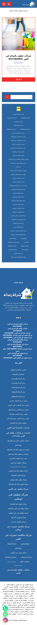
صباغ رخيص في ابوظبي (13, 242)
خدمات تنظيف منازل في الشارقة (18, 163)
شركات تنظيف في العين (18, 182)
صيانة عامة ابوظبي (12, 249)
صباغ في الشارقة (12, 246)
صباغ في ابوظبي (25, 246)
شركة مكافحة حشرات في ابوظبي (18, 231)
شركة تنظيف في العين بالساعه (18, 215)
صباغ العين (26, 242)
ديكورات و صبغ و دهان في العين (18, 174)
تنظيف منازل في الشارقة (18, 152)
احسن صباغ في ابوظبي (18, 114)
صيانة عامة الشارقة (18, 253)
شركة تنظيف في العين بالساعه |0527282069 (17, 335)
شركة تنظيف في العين (18, 204)
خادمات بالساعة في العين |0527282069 (18, 333)
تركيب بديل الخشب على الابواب (18, 136)
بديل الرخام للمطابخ (11, 129)
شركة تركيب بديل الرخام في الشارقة (18, 185)
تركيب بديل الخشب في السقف (18, 140)
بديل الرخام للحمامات (18, 125)
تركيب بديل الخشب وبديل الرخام (18, 148)
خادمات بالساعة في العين (18, 155)
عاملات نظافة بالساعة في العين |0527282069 (18, 329)
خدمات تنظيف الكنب (26, 587)
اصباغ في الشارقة (25, 118)
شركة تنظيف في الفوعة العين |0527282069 (17, 337)
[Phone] (5, 608)
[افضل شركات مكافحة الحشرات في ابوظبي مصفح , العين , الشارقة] (28, 3)
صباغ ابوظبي (24, 238)
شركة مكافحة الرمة (28, 603)
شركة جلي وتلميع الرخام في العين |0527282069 (17, 345)
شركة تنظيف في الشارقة (18, 212)
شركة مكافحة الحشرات (16, 607)
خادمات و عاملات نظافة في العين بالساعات (18, 159)
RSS (17, 318)
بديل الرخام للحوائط (25, 129)
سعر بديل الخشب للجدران (18, 178)
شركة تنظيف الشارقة (18, 193)
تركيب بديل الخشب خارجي (18, 133)
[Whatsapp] (5, 614)
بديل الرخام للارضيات (12, 118)
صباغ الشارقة (13, 238)
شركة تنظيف (16, 603)
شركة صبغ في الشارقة (18, 223)
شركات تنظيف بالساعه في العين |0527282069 (17, 325)
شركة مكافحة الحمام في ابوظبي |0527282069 (17, 341)
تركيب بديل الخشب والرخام (18, 144)
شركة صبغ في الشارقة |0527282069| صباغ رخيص (17, 350)
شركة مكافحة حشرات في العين (18, 234)
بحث (7, 97)
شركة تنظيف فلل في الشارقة (18, 200)
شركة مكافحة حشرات (18, 227)
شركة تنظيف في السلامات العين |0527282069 (17, 354)
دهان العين (18, 167)
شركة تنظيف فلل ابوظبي (18, 197)
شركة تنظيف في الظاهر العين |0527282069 (17, 358)
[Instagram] (5, 620)
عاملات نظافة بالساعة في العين (18, 257)
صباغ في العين (25, 249)
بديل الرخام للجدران (18, 121)
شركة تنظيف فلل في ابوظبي (18, 189)
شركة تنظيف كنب (21, 596)
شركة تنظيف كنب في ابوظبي (18, 219)
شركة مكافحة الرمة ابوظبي (14, 609)
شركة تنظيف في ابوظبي (18, 208)
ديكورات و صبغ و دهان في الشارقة (18, 170)
